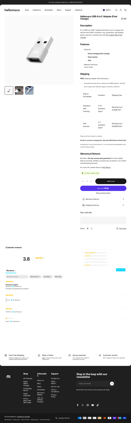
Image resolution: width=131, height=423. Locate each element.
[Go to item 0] (9, 90)
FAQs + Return (53, 382)
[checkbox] (58, 276)
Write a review (121, 270)
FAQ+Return (106, 167)
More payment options (103, 193)
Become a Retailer (40, 394)
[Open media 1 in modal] (39, 50)
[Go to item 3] (29, 90)
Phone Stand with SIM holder (27, 401)
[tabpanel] (65, 299)
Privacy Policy (53, 396)
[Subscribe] (112, 384)
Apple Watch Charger (26, 383)
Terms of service (25, 419)
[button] (96, 253)
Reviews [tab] (11, 270)
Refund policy (8, 419)
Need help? (122, 228)
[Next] (69, 53)
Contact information (45, 419)
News (39, 387)
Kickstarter (41, 390)
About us (40, 380)
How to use (55, 387)
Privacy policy (16, 419)
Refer (44, 355)
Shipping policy (35, 419)
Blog (39, 383)
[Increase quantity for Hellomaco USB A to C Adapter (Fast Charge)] (91, 181)
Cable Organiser (26, 394)
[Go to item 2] (19, 90)
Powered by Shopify (23, 416)
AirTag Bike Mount (27, 389)
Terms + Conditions (55, 391)
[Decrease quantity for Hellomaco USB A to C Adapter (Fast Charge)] (82, 181)
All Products (27, 378)
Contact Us (55, 378)
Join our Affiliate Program (40, 400)
